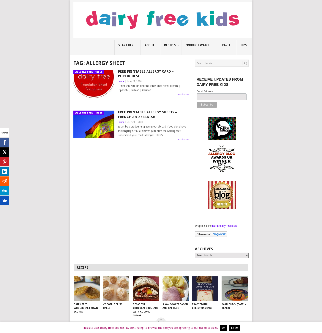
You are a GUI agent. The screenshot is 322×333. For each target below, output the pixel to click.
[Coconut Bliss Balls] (116, 288)
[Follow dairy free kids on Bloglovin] (211, 235)
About (149, 45)
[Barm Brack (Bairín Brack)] (235, 288)
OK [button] (223, 327)
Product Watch (197, 45)
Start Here (126, 45)
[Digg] (4, 190)
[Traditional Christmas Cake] (205, 288)
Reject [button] (234, 327)
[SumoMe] (4, 200)
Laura (121, 81)
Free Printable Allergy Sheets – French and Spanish (147, 114)
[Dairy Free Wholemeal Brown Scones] (87, 288)
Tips (243, 45)
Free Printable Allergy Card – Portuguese (146, 73)
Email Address (205, 91)
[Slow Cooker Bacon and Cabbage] (175, 288)
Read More (183, 94)
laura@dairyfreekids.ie (224, 225)
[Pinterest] (4, 161)
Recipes (170, 45)
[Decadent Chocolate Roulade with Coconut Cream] (146, 288)
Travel (225, 45)
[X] (4, 152)
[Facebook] (4, 142)
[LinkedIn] (4, 171)
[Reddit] (4, 181)
